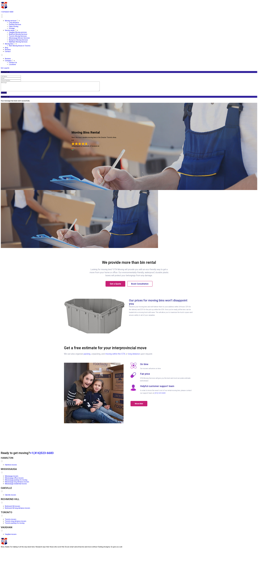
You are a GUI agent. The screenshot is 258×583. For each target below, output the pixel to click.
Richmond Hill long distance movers (17, 508)
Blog (6, 48)
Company (8, 61)
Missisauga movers (11, 476)
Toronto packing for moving (14, 523)
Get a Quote (115, 284)
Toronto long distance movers (15, 521)
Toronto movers (10, 519)
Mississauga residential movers (16, 484)
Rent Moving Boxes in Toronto (19, 46)
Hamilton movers (11, 465)
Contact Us (13, 63)
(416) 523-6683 (159, 393)
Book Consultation (139, 284)
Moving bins (9, 44)
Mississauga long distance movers (17, 482)
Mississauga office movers (14, 478)
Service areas (9, 30)
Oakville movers (10, 495)
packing (87, 354)
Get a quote (5, 68)
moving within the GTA (115, 354)
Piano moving (13, 26)
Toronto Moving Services (18, 36)
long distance (134, 354)
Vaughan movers (10, 534)
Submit (4, 92)
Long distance (14, 23)
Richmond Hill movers (12, 506)
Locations (12, 64)
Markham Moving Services (18, 42)
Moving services (10, 21)
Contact (8, 51)
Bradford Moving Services (18, 34)
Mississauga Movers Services (19, 38)
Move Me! (139, 404)
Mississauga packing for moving (16, 480)
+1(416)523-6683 (42, 453)
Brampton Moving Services (18, 40)
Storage (12, 28)
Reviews (8, 50)
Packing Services (15, 24)
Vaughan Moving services (18, 32)
